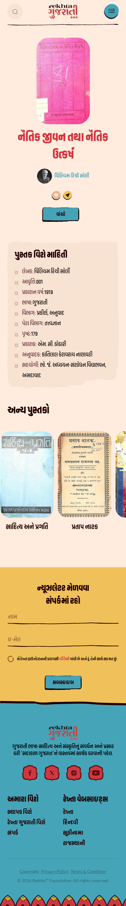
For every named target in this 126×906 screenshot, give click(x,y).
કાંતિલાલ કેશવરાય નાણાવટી (67, 354)
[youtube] (96, 772)
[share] (67, 195)
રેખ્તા (68, 812)
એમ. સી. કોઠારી (52, 344)
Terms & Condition (88, 871)
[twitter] (52, 772)
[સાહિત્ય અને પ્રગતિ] (27, 474)
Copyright (29, 871)
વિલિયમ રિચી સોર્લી (71, 176)
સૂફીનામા (73, 832)
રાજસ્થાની (74, 843)
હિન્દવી (70, 822)
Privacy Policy (55, 871)
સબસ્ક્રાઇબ (63, 682)
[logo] (63, 11)
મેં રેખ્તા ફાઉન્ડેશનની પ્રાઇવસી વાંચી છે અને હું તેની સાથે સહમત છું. (67, 659)
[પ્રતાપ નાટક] (84, 474)
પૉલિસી (64, 659)
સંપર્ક (12, 832)
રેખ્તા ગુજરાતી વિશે (26, 822)
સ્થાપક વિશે (19, 812)
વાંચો (60, 214)
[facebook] (30, 772)
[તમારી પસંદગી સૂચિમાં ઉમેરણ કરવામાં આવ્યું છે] (56, 195)
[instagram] (74, 772)
